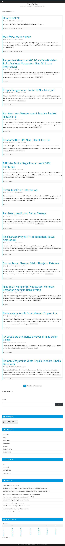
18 (30, 532)
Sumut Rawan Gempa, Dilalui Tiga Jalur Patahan (31, 263)
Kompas (5, 437)
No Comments (22, 92)
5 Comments (20, 21)
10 (20, 530)
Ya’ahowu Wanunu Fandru (19, 512)
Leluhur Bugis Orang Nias (17, 503)
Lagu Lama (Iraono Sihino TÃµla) (25, 497)
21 (55, 532)
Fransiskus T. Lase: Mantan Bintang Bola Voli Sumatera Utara (24, 494)
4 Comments (20, 242)
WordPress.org (6, 473)
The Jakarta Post (7, 452)
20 (47, 532)
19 (38, 532)
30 (12, 536)
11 (30, 530)
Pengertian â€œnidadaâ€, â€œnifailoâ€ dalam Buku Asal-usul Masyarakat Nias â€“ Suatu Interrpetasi (30, 63)
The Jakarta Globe (7, 449)
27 (47, 534)
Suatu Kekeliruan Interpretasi (20, 190)
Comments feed (7, 470)
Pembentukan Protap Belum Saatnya (24, 213)
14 (55, 530)
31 (20, 536)
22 (3, 534)
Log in (4, 464)
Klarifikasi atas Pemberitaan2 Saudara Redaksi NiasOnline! (30, 115)
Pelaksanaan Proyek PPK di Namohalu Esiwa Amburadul (28, 238)
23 (12, 534)
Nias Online (32, 4)
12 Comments (20, 69)
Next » (39, 386)
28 (55, 534)
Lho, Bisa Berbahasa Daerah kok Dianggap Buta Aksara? (35, 491)
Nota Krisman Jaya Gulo (9, 497)
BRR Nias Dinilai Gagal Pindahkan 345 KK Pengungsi (26, 165)
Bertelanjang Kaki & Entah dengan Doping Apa (30, 313)
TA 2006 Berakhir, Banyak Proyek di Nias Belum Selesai (30, 338)
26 (38, 534)
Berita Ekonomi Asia (8, 506)
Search (4, 399)
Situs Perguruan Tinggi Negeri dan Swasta (18, 500)
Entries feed (6, 467)
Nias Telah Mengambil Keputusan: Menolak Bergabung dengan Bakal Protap (28, 288)
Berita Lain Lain (8, 105)
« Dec (3, 537)
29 (3, 536)
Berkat (6, 92)
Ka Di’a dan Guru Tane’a (13, 485)
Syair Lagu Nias (8, 28)
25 (30, 534)
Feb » (7, 537)
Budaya (6, 81)
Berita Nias (7, 328)
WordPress (44, 544)
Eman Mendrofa (7, 512)
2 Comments (21, 169)
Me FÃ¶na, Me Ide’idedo (17, 37)
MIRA (4, 500)
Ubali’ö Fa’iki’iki (11, 18)
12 (38, 530)
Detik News (6, 434)
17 (20, 532)
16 (12, 532)
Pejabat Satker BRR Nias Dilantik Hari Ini (26, 140)
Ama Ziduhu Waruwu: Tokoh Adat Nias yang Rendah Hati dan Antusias (29, 488)
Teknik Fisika (6, 488)
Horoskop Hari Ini (7, 509)
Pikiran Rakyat (6, 443)
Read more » (9, 47)
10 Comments (20, 192)
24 (20, 534)
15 (3, 532)
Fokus (6, 304)
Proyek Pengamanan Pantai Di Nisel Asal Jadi (29, 90)
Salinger (23, 544)
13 (47, 530)
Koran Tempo (6, 440)
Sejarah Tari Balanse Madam (22, 506)
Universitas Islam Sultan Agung (10, 491)
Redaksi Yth (7, 131)
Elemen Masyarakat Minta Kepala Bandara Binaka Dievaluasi (32, 362)
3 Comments (20, 316)
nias (5, 21)
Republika (5, 446)
